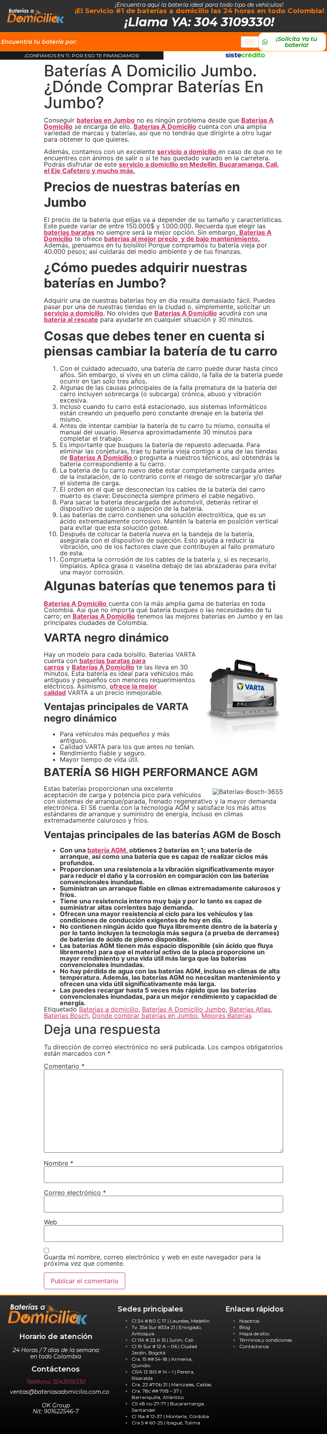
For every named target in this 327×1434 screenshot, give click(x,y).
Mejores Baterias (226, 1016)
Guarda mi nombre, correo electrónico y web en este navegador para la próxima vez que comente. (152, 1260)
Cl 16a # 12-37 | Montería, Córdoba (170, 1416)
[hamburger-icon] (250, 42)
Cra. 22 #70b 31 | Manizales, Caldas (171, 1384)
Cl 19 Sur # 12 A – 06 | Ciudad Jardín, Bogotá (164, 1349)
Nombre (58, 1163)
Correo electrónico (75, 1192)
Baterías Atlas (249, 1009)
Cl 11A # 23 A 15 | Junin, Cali (162, 1340)
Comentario (64, 1066)
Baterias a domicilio (108, 1009)
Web (50, 1222)
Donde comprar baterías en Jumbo (145, 1016)
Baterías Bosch (66, 1016)
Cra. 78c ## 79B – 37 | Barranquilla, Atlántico (158, 1394)
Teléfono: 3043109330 (55, 1381)
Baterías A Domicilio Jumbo (184, 1009)
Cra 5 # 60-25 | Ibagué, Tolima (166, 1423)
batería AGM (106, 850)
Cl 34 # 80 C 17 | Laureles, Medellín (171, 1321)
